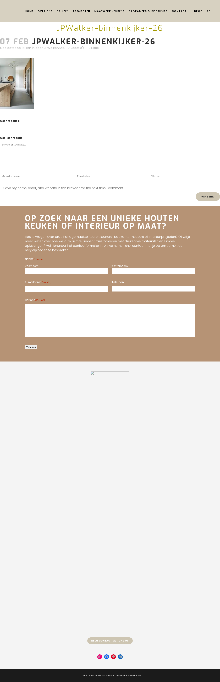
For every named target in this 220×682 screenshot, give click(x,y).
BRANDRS (136, 675)
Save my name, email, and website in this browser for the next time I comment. (63, 188)
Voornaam (31, 266)
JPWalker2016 (54, 48)
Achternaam (120, 266)
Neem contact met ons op (110, 640)
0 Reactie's (76, 48)
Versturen (31, 347)
